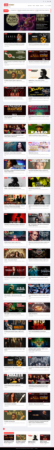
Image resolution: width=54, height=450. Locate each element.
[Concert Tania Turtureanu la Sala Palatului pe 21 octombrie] (15, 37)
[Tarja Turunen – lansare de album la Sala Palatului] (15, 146)
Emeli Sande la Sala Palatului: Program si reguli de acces (38, 170)
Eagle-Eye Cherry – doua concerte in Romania (36, 80)
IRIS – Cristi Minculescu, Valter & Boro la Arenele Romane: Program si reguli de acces (39, 225)
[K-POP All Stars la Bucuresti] (39, 146)
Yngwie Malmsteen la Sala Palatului (10, 403)
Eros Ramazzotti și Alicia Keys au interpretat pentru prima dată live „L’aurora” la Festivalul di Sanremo (38, 422)
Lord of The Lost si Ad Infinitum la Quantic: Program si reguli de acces (39, 368)
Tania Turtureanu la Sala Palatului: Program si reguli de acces (14, 277)
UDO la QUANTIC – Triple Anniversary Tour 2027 (13, 295)
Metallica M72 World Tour (33, 313)
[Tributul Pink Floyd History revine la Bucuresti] (27, 22)
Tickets (34, 5)
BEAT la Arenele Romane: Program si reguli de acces (23, 10)
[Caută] (46, 5)
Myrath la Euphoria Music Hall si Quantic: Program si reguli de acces (14, 349)
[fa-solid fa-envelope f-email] (50, 1)
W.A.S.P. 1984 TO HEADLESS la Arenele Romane (37, 331)
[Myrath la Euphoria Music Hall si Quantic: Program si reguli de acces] (15, 342)
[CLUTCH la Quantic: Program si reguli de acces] (15, 235)
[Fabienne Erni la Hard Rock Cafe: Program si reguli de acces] (39, 235)
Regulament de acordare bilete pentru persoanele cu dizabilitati (24, 448)
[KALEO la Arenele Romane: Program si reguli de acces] (39, 128)
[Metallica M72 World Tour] (39, 307)
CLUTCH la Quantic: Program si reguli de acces (12, 242)
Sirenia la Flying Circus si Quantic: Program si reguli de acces (38, 278)
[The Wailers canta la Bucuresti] (15, 415)
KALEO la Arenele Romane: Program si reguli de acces (38, 135)
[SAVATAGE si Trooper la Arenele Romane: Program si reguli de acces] (39, 91)
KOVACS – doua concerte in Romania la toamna (12, 188)
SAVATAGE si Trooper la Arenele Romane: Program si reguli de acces (41, 10)
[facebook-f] (43, 1)
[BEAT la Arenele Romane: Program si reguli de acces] (15, 91)
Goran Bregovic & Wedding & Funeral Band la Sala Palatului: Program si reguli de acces (14, 171)
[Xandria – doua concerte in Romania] (15, 253)
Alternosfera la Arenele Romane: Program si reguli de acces (39, 61)
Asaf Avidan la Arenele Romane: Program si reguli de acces (14, 224)
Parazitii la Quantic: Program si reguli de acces (12, 385)
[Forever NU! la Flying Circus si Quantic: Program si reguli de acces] (39, 288)
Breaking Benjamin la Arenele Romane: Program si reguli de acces (39, 117)
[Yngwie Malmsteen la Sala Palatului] (15, 397)
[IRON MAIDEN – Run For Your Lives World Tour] (15, 307)
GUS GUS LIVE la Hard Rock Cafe (34, 188)
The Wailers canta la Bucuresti (9, 421)
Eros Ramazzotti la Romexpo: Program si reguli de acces (14, 331)
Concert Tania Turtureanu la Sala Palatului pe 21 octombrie (14, 44)
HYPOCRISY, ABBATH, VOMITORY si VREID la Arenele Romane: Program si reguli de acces (38, 349)
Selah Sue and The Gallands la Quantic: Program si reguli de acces (39, 206)
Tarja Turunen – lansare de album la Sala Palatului (12, 153)
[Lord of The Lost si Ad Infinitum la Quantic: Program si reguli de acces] (39, 361)
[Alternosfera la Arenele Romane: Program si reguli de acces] (39, 55)
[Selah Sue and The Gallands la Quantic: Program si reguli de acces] (39, 199)
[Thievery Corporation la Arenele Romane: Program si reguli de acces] (15, 55)
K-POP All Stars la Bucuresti (33, 153)
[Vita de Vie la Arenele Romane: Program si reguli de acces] (39, 37)
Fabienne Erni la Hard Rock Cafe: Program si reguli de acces (39, 242)
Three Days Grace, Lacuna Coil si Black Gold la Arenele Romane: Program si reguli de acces (13, 136)
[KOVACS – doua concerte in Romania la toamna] (15, 181)
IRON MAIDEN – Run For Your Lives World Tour (12, 313)
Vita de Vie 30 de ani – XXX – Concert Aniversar (13, 367)
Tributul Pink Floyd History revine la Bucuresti (41, 25)
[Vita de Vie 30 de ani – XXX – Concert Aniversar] (15, 361)
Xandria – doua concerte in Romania (10, 259)
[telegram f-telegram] (48, 1)
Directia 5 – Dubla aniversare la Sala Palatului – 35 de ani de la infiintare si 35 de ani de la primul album (14, 206)
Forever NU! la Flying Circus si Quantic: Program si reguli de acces (39, 296)
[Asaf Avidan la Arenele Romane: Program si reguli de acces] (15, 218)
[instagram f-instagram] (45, 1)
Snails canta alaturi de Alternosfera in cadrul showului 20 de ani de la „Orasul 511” (14, 117)
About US (41, 5)
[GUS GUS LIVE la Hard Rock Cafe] (39, 181)
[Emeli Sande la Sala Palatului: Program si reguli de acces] (39, 164)
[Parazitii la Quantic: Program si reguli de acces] (15, 378)
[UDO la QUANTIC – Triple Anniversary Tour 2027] (15, 288)
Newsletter (37, 5)
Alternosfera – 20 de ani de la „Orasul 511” (36, 403)
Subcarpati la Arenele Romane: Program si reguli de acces (39, 259)
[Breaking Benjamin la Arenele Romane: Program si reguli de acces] (39, 110)
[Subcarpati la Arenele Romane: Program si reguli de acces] (39, 253)
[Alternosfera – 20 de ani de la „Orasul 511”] (39, 397)
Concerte (6, 33)
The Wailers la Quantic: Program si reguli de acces (13, 80)
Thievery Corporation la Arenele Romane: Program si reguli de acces (14, 62)
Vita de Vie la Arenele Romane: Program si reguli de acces (39, 44)
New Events (30, 5)
